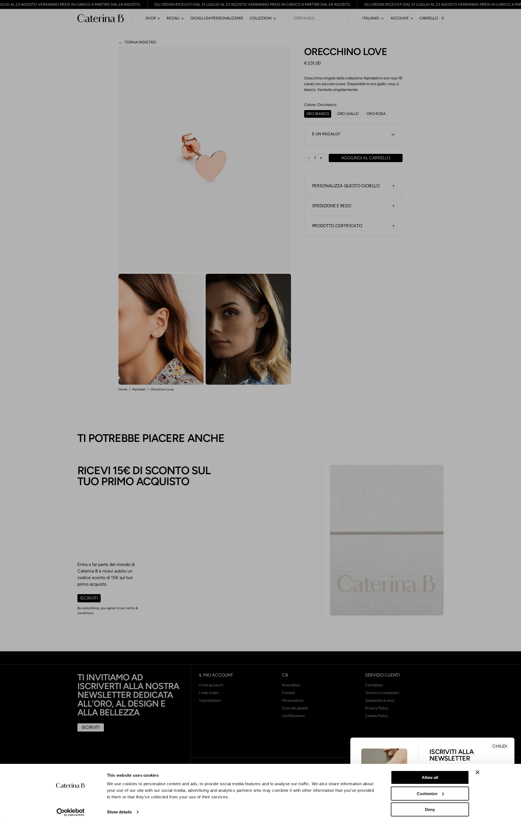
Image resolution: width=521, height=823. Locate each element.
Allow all (430, 777)
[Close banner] (477, 772)
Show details (119, 812)
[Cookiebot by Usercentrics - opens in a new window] (70, 812)
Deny (430, 809)
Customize (427, 793)
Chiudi (499, 746)
